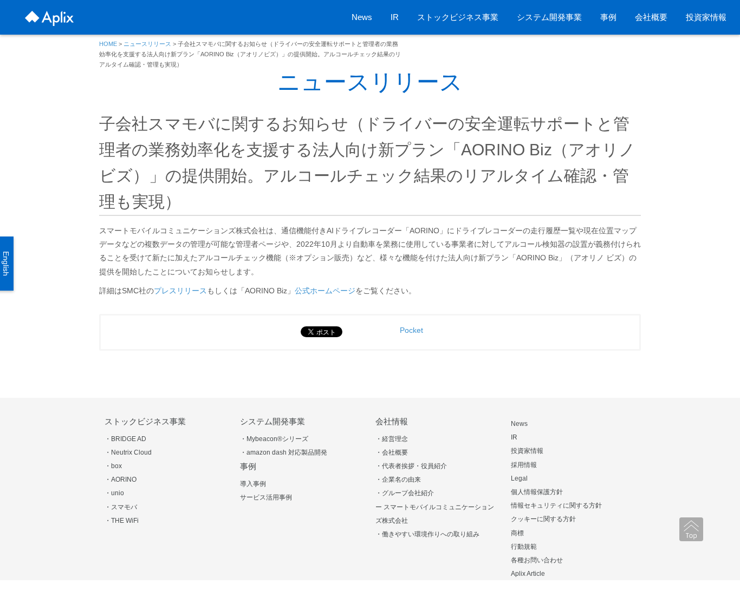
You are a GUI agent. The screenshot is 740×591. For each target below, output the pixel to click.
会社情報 (391, 421)
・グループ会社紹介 (404, 493)
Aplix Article (528, 573)
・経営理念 (391, 439)
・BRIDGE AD (125, 439)
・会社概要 (391, 452)
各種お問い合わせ (537, 560)
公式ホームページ (325, 290)
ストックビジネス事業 (457, 17)
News (362, 17)
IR (395, 17)
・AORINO (121, 479)
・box (113, 466)
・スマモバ (121, 507)
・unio (114, 493)
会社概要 (651, 17)
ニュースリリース (147, 44)
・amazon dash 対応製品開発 (283, 452)
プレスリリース (180, 290)
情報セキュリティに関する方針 (556, 505)
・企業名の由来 (398, 479)
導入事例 (253, 484)
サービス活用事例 (266, 497)
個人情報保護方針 (537, 492)
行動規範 (524, 546)
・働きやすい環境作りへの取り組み (427, 534)
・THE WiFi (122, 520)
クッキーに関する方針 (543, 519)
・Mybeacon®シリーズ (274, 439)
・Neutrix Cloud (128, 452)
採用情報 (524, 465)
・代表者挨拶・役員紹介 (411, 466)
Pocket (411, 330)
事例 (608, 17)
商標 (517, 533)
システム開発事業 (549, 17)
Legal (519, 478)
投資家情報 (706, 17)
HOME (108, 44)
